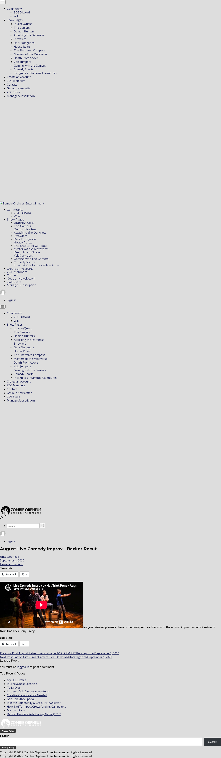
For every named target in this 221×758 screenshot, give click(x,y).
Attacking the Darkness (29, 35)
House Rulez (22, 46)
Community (14, 9)
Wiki (16, 16)
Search (4, 736)
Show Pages (15, 20)
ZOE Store (13, 92)
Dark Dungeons (24, 43)
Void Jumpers (22, 62)
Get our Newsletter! (19, 88)
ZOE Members (16, 81)
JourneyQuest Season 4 (22, 684)
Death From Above (26, 58)
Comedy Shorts (23, 69)
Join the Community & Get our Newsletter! (34, 703)
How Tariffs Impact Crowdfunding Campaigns (36, 706)
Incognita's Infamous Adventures (28, 691)
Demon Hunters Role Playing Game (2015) (34, 714)
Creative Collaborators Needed (27, 695)
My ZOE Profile (16, 680)
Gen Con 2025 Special (21, 699)
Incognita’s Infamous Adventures (35, 73)
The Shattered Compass (29, 50)
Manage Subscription (21, 96)
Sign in (11, 300)
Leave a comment (11, 564)
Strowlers (20, 39)
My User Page (16, 710)
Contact (12, 84)
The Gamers (22, 28)
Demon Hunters (24, 31)
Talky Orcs (14, 687)
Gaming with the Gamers (30, 65)
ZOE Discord (22, 12)
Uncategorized (9, 557)
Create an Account (19, 77)
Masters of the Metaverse (30, 54)
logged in (23, 667)
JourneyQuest (23, 24)
